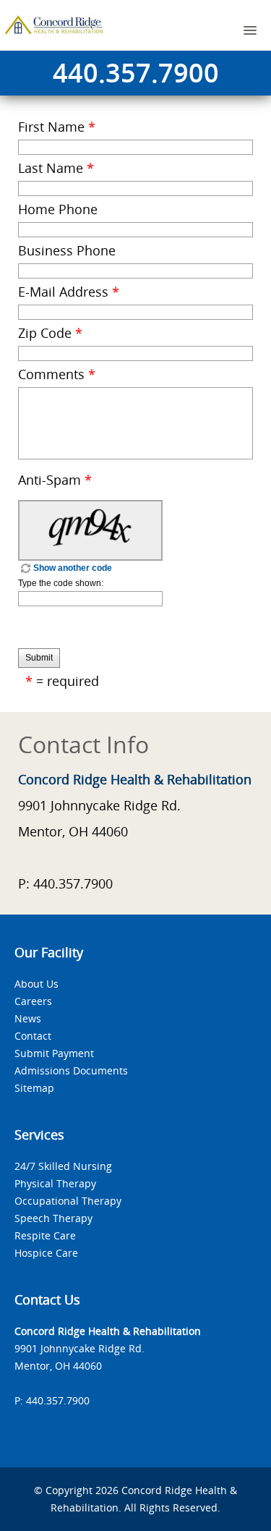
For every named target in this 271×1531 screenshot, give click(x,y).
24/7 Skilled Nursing (63, 1166)
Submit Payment (54, 1053)
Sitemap (34, 1088)
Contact (32, 1036)
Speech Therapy (53, 1218)
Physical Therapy (55, 1183)
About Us (36, 984)
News (27, 1018)
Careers (33, 1001)
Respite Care (45, 1235)
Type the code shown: (60, 583)
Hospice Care (46, 1253)
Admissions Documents (71, 1070)
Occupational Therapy (67, 1201)
